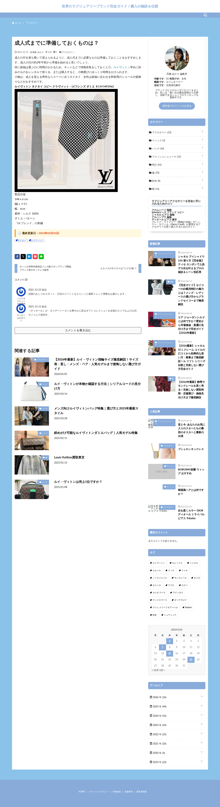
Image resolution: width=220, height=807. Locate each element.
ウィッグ (158, 140)
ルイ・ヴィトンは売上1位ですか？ (78, 481)
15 (169, 653)
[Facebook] (17, 256)
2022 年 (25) (159, 734)
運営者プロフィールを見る (176, 106)
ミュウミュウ (170, 615)
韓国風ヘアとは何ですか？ (191, 492)
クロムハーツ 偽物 (162, 210)
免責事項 (129, 792)
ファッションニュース (166, 157)
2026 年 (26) (159, 697)
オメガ (197, 578)
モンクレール (180, 578)
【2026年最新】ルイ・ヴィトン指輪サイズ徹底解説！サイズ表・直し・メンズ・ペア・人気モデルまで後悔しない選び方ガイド (97, 364)
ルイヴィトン (122, 67)
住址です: (159, 85)
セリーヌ (157, 585)
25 (191, 659)
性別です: (175, 79)
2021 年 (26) (159, 744)
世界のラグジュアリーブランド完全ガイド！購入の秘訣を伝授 (110, 6)
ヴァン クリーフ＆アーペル (165, 607)
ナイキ (185, 570)
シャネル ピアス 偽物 (163, 215)
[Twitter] (23, 256)
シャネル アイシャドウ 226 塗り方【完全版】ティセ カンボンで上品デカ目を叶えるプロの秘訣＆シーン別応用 (191, 264)
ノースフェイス (160, 578)
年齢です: (159, 79)
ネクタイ (22, 241)
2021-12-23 (35, 290)
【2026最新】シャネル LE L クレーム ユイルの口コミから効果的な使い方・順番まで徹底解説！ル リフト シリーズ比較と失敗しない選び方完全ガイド (191, 357)
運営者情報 (141, 792)
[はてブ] (29, 256)
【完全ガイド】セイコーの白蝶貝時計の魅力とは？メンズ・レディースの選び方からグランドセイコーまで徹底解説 (191, 295)
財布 (155, 181)
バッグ (44, 384)
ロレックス (177, 563)
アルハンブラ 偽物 (162, 217)
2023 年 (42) (159, 725)
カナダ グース (159, 593)
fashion (188, 607)
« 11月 (155, 670)
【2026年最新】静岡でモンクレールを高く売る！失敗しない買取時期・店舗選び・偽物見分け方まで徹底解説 (191, 390)
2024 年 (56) (159, 716)
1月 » (162, 670)
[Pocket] (35, 256)
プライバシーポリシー (99, 792)
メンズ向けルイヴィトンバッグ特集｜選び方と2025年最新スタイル (96, 411)
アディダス (178, 593)
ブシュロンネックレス (191, 449)
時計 (156, 165)
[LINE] (41, 256)
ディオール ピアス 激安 (164, 219)
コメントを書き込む (78, 330)
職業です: (159, 82)
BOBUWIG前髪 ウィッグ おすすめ (191, 471)
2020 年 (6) (158, 753)
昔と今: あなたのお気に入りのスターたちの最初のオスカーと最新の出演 (191, 430)
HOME (82, 792)
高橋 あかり (38, 52)
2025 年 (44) (159, 707)
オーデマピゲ (180, 600)
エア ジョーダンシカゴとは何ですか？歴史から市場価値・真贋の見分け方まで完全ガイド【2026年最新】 (191, 325)
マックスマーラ (160, 600)
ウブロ (171, 585)
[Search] (205, 15)
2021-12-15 (35, 307)
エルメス (157, 570)
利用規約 (117, 792)
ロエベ (185, 585)
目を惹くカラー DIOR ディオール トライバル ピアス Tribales (191, 514)
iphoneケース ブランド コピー (168, 212)
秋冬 (155, 615)
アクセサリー (68, 52)
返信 (44, 290)
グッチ (171, 570)
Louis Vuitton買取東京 (69, 457)
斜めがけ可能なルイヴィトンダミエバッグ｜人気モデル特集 (96, 432)
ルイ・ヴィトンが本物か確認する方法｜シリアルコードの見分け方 (97, 386)
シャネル (194, 563)
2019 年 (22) (159, 762)
